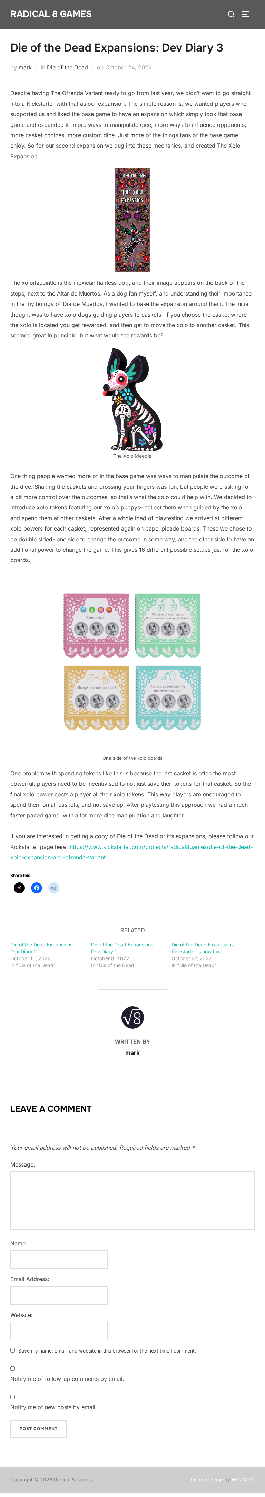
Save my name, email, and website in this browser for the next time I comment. (107, 1351)
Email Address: (29, 1278)
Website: (21, 1314)
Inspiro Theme (207, 1479)
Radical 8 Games (51, 14)
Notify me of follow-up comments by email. (67, 1378)
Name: (18, 1243)
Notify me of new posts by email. (53, 1407)
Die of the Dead (67, 67)
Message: (22, 1164)
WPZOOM (243, 1479)
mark (25, 67)
